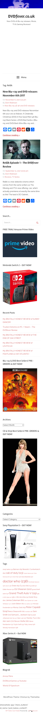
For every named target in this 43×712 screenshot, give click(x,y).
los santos (28, 604)
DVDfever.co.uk (21, 16)
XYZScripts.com (32, 711)
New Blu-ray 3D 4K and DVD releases (20, 106)
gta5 (9, 597)
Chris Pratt (16, 577)
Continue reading (10, 135)
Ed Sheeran (23, 589)
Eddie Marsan (8, 589)
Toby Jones (29, 624)
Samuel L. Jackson (21, 615)
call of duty (14, 572)
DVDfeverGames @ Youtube (14, 681)
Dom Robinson (11, 103)
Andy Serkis (8, 569)
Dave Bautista (27, 577)
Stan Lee (21, 618)
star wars (8, 621)
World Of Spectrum (11, 686)
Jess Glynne (29, 600)
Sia (15, 618)
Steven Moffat (21, 621)
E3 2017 (24, 586)
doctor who (15, 581)
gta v (15, 597)
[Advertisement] (21, 48)
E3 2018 (33, 586)
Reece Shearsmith (16, 611)
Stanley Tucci (33, 618)
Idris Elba (23, 597)
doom (8, 585)
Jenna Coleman (15, 600)
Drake (15, 586)
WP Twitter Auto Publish (13, 711)
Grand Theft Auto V (23, 593)
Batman (17, 569)
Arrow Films (8, 676)
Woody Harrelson (10, 627)
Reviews (8, 177)
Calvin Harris (28, 573)
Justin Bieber (17, 604)
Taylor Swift (19, 624)
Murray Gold (19, 607)
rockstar (28, 611)
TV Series (15, 177)
